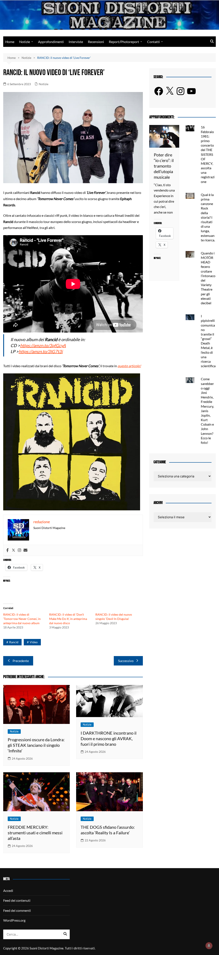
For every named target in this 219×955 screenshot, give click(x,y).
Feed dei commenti (17, 910)
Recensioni (96, 42)
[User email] (25, 550)
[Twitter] (13, 550)
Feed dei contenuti (16, 900)
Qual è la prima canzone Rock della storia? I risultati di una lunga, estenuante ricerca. (208, 217)
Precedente (21, 661)
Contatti (153, 42)
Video (34, 642)
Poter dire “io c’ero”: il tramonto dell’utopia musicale (164, 166)
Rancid (13, 642)
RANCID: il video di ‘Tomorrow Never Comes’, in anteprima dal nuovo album (22, 619)
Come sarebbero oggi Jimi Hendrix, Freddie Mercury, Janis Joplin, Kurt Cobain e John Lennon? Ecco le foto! (207, 410)
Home (9, 42)
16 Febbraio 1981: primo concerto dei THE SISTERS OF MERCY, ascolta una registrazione (208, 154)
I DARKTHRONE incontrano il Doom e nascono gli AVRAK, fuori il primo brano (108, 738)
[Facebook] (7, 550)
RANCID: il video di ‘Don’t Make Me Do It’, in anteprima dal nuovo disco (68, 619)
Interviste (76, 42)
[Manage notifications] (209, 945)
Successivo (125, 661)
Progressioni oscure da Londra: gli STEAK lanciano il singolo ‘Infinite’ (36, 745)
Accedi (8, 890)
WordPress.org (14, 920)
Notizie (24, 42)
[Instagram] (19, 550)
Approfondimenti (51, 42)
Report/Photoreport (124, 42)
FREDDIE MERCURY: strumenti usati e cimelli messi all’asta (35, 832)
